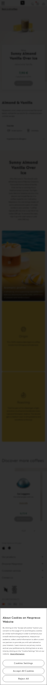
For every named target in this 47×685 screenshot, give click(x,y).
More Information (17, 654)
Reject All (23, 678)
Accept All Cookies (23, 671)
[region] (23, 646)
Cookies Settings (23, 663)
